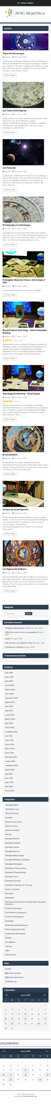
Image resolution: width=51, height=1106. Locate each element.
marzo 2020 (9, 685)
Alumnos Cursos (11, 826)
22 (45, 1019)
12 (25, 1014)
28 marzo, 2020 (21, 57)
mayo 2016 (9, 740)
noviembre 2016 (11, 732)
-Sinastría (8, 817)
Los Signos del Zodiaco (14, 569)
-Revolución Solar (12, 813)
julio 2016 (8, 736)
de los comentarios (14, 977)
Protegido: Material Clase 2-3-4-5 (18, 628)
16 (6, 1019)
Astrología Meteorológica (14, 855)
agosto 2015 (10, 770)
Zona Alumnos (10, 955)
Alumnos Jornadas (12, 830)
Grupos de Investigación (16, 509)
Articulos (8, 834)
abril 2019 (9, 711)
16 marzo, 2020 (21, 513)
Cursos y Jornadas (12, 889)
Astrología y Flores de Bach (15, 868)
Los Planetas (9, 167)
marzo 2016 (9, 744)
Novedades (9, 921)
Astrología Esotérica (13, 843)
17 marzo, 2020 (21, 336)
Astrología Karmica (12, 851)
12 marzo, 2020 (21, 573)
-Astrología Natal (11, 805)
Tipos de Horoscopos (13, 53)
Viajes (7, 950)
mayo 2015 (9, 782)
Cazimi (7, 639)
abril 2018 (9, 723)
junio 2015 (9, 778)
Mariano (8, 57)
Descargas (9, 893)
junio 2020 (9, 673)
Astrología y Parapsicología (15, 872)
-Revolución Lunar (12, 809)
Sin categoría (10, 942)
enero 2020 (9, 694)
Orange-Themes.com (30, 1096)
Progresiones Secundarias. (15, 934)
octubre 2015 (10, 761)
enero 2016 (9, 753)
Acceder (8, 969)
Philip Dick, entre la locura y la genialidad (21, 632)
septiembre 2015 (11, 765)
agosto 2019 (10, 702)
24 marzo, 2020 (21, 114)
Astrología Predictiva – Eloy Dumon (21, 393)
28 (39, 1024)
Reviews (8, 938)
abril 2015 (9, 786)
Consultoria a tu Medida (14, 647)
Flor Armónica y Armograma (16, 912)
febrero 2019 (10, 719)
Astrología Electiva (12, 839)
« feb (6, 995)
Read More (10, 75)
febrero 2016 (10, 748)
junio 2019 (9, 706)
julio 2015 (8, 774)
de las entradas (13, 973)
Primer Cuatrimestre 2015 (15, 929)
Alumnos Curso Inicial (13, 822)
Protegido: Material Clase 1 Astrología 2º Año (24, 281)
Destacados (9, 898)
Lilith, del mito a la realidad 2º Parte (18, 643)
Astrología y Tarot (12, 876)
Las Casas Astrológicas (14, 110)
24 (12, 1024)
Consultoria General (13, 881)
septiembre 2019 (11, 698)
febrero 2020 (10, 690)
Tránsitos (8, 946)
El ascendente (10, 454)
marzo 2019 (9, 715)
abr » (45, 995)
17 (12, 1019)
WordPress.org (11, 981)
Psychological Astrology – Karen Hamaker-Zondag (25, 331)
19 (25, 1019)
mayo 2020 (9, 677)
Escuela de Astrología (13, 908)
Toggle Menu (26, 3)
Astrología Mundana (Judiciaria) (17, 860)
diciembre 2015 (11, 757)
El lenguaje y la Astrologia (17, 225)
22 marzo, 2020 (21, 229)
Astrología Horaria (12, 847)
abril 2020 (9, 681)
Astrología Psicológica (13, 864)
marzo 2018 (9, 727)
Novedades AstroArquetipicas (16, 925)
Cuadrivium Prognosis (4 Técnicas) (18, 885)
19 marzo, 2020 (21, 286)
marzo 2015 (9, 791)
